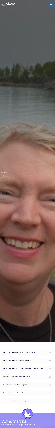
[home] (8, 4)
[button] (51, 4)
